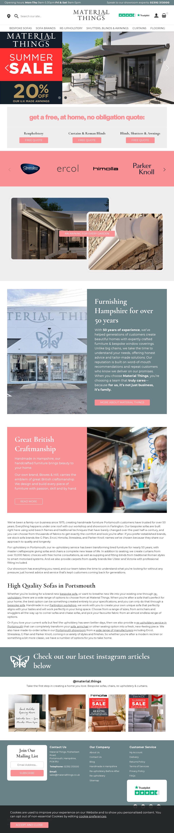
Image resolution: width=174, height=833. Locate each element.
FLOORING (157, 28)
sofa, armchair (80, 626)
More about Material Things (122, 402)
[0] (164, 15)
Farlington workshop (63, 605)
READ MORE (28, 501)
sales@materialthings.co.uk (65, 775)
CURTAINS (139, 28)
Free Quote (33, 140)
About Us (94, 752)
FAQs (132, 775)
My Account (135, 752)
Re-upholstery (97, 775)
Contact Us (95, 757)
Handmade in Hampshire (103, 766)
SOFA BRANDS (46, 28)
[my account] (156, 15)
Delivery (134, 757)
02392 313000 (159, 2)
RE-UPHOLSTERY (71, 28)
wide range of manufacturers (114, 630)
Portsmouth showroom (71, 630)
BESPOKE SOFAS (20, 28)
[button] (59, 97)
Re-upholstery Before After (104, 771)
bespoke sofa (68, 593)
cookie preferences (92, 816)
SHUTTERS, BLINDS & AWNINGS (107, 28)
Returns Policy (137, 762)
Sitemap (94, 780)
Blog (92, 762)
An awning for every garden (87, 233)
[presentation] (6, 67)
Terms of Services (139, 766)
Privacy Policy (137, 771)
